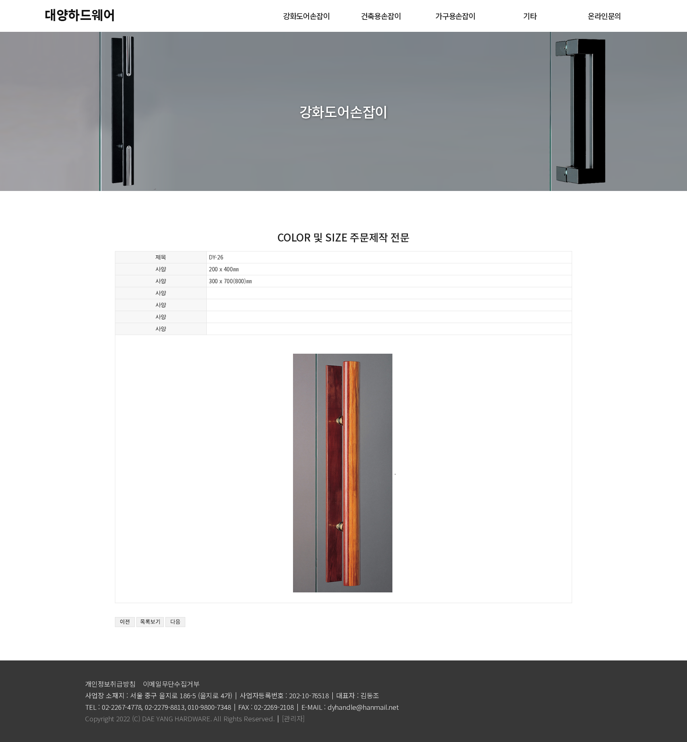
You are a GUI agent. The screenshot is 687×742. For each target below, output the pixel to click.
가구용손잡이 (455, 15)
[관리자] (293, 718)
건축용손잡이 (381, 15)
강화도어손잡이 (306, 15)
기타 (530, 15)
